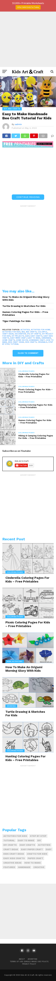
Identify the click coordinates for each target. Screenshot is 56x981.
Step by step (38, 836)
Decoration (20, 334)
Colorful (42, 332)
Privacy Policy (29, 964)
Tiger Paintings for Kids (16, 321)
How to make (32, 862)
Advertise (32, 959)
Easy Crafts (36, 336)
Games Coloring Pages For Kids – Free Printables (25, 313)
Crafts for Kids (37, 854)
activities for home (40, 330)
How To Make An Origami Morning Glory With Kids (25, 298)
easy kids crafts (14, 858)
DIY (28, 334)
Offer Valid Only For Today (28, 7)
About (22, 959)
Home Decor (22, 340)
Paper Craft (35, 858)
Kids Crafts (31, 342)
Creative (38, 867)
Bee (23, 332)
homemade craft (37, 340)
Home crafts (8, 340)
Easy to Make (34, 338)
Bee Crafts (31, 332)
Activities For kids (11, 332)
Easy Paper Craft (18, 338)
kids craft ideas (16, 342)
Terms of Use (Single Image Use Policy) (29, 962)
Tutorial (14, 344)
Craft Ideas (8, 334)
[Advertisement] (28, 39)
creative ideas (12, 862)
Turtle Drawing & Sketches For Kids (24, 306)
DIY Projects (18, 336)
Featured (9, 867)
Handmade (46, 338)
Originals (42, 342)
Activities (25, 330)
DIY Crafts (36, 334)
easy (27, 336)
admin (18, 124)
